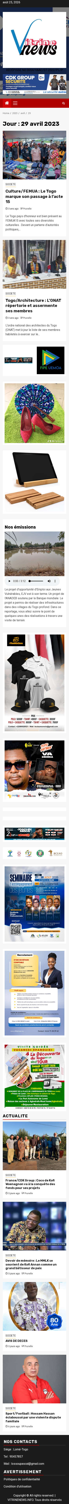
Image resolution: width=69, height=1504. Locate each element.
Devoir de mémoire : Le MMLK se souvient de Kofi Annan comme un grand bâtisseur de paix (31, 1264)
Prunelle (27, 208)
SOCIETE (11, 184)
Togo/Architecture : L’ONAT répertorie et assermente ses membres (33, 305)
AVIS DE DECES (17, 1341)
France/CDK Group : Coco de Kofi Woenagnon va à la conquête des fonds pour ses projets (30, 1184)
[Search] (63, 103)
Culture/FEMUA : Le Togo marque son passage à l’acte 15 (34, 196)
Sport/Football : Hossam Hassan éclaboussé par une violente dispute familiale (33, 1417)
